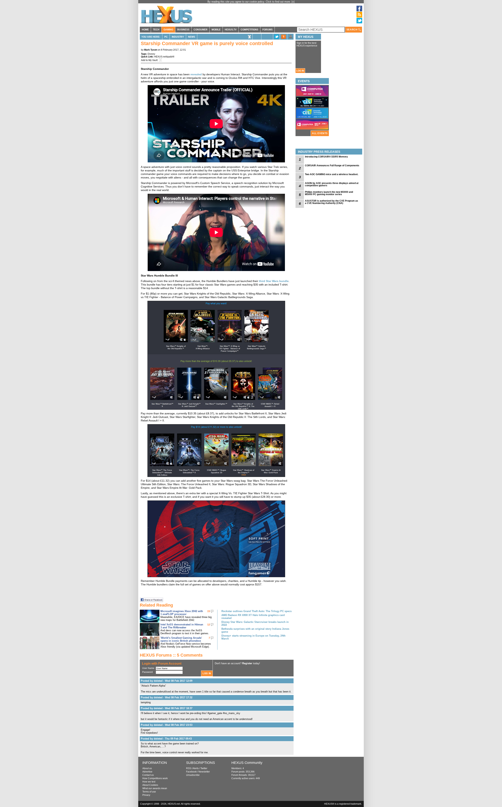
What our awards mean (154, 788)
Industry (178, 36)
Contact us (148, 775)
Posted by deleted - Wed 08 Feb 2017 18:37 (166, 708)
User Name (148, 668)
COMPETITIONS (249, 29)
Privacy (146, 795)
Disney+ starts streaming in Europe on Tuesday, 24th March (253, 637)
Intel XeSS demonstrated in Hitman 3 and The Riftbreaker (181, 626)
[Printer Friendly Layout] (290, 37)
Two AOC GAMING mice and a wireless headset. (331, 174)
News (191, 36)
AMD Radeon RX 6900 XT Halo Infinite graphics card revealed (253, 617)
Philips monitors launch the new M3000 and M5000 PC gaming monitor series (329, 193)
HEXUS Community (246, 763)
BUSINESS (183, 29)
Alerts (196, 768)
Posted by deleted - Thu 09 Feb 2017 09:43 (166, 738)
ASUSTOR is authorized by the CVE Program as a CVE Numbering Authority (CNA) (331, 202)
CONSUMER (200, 29)
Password (147, 672)
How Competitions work (155, 778)
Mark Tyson (150, 49)
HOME (145, 29)
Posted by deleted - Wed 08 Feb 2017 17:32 (166, 697)
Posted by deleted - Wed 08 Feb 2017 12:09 (166, 680)
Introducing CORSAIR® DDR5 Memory (326, 157)
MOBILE (216, 29)
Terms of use (149, 791)
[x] (293, 1)
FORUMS (267, 29)
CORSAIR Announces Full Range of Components (332, 165)
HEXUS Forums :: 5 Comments (171, 655)
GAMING (168, 29)
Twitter (203, 768)
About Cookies (150, 785)
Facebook (191, 771)
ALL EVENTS (320, 133)
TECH (156, 29)
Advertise (147, 771)
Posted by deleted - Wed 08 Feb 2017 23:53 (166, 724)
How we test (148, 781)
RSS (188, 768)
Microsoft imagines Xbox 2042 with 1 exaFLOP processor (181, 613)
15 (208, 611)
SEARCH (352, 29)
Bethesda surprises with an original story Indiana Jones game (255, 630)
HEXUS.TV (230, 29)
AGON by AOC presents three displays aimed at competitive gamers (331, 184)
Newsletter (204, 771)
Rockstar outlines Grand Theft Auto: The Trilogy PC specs (256, 611)
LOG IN (300, 70)
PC (166, 36)
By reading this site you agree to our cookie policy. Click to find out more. (249, 1)
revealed (196, 74)
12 (208, 624)
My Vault (152, 60)
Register (247, 663)
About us (147, 768)
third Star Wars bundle (274, 281)
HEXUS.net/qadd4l (164, 56)
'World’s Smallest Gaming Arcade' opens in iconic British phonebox (181, 639)
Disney (151, 54)
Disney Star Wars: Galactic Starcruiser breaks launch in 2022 (255, 623)
